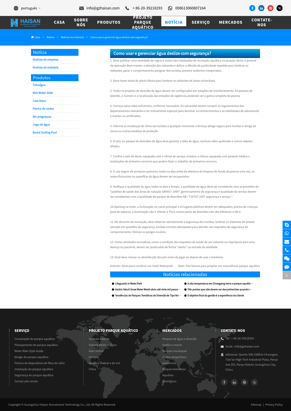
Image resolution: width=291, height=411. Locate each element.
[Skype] (287, 225)
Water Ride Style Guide (28, 351)
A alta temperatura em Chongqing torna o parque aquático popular (220, 283)
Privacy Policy (274, 404)
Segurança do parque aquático (34, 375)
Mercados (172, 330)
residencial (169, 363)
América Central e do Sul (104, 363)
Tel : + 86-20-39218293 (239, 338)
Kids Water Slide (43, 92)
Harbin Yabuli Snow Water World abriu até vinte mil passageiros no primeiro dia (148, 289)
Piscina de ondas (43, 108)
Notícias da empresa (45, 59)
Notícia (50, 37)
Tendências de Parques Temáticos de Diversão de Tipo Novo (148, 295)
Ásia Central (96, 351)
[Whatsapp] (287, 233)
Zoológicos (169, 381)
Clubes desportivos (174, 357)
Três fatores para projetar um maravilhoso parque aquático (222, 266)
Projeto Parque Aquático (113, 330)
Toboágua (39, 85)
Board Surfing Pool (45, 132)
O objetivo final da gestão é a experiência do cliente (215, 295)
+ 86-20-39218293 (147, 8)
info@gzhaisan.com (103, 8)
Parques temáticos (174, 369)
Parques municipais (174, 351)
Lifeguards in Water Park (128, 283)
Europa (93, 357)
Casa (37, 37)
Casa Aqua (39, 100)
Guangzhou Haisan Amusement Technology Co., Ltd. (57, 404)
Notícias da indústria (72, 37)
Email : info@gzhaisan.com (242, 346)
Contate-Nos (233, 330)
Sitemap (256, 404)
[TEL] (287, 250)
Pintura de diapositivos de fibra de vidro (39, 363)
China (92, 369)
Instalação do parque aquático (33, 369)
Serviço (21, 330)
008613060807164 (190, 8)
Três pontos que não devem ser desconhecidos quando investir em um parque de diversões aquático (220, 289)
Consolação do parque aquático (34, 339)
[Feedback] (287, 267)
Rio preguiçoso (42, 116)
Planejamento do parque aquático (36, 345)
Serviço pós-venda (26, 381)
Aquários (167, 375)
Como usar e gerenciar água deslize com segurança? (119, 37)
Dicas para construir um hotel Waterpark (147, 266)
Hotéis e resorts (172, 345)
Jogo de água (41, 124)
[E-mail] (287, 242)
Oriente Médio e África (103, 345)
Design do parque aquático (31, 357)
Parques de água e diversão (179, 339)
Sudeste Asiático (99, 339)
